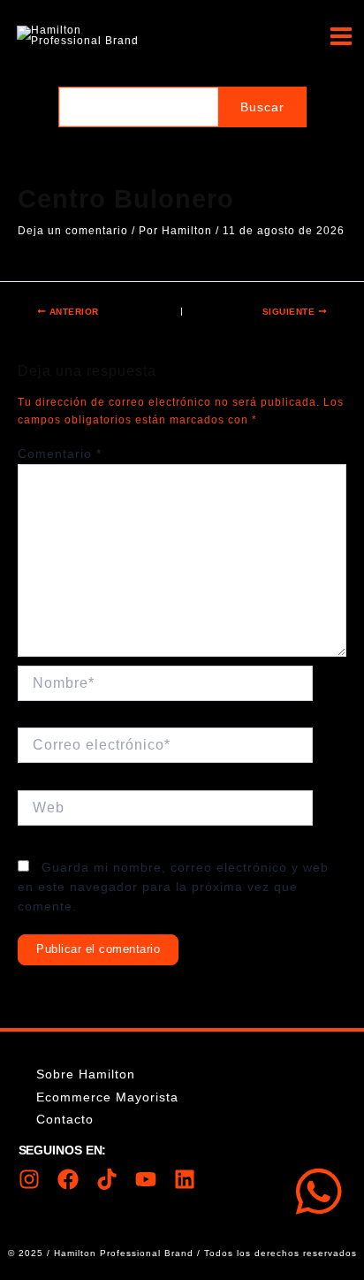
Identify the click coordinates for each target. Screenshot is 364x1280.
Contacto (65, 1119)
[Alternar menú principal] (340, 36)
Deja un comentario (73, 231)
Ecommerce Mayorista (107, 1097)
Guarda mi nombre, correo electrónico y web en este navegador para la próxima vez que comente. (173, 886)
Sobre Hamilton (85, 1074)
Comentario (60, 453)
